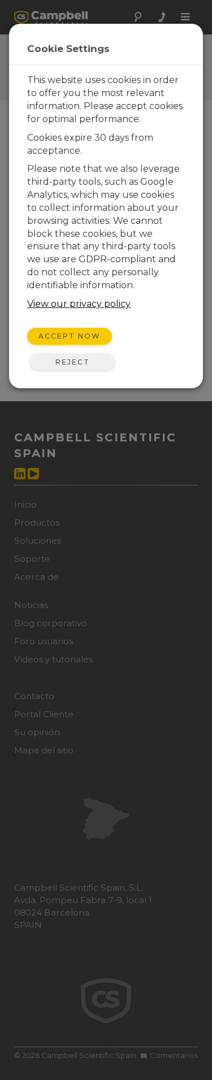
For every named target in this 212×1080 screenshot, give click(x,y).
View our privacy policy (79, 303)
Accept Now (69, 336)
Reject (72, 362)
